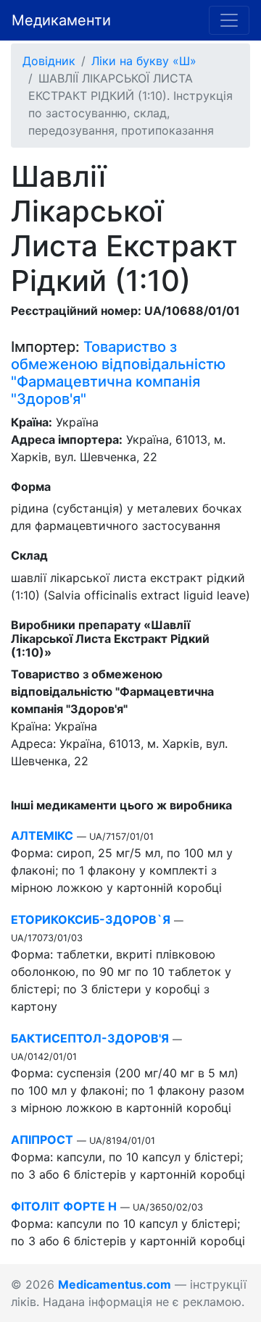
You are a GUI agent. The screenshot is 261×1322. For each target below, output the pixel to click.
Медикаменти (61, 20)
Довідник (48, 61)
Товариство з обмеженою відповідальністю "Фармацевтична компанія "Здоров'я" (118, 373)
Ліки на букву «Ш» (143, 61)
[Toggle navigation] (229, 20)
